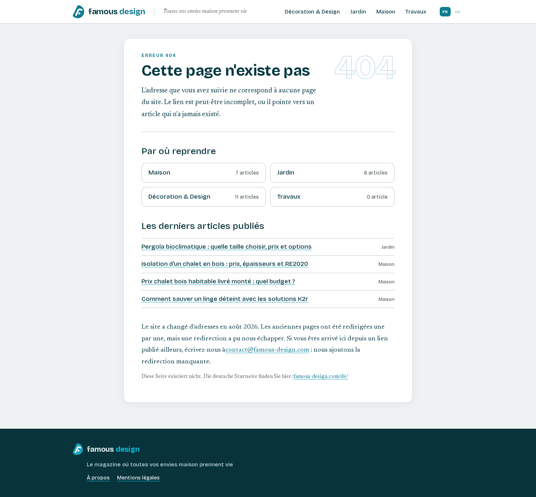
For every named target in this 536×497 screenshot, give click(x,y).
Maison (385, 11)
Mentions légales (138, 478)
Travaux (415, 11)
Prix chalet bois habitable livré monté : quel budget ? (218, 281)
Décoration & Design (312, 11)
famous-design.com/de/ (321, 376)
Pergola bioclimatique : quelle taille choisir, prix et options (226, 247)
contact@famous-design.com (267, 350)
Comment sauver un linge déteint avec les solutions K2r (224, 299)
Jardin (358, 11)
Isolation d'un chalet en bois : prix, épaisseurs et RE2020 (224, 264)
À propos (98, 478)
